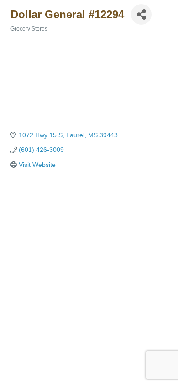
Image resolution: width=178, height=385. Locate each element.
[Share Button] (141, 14)
